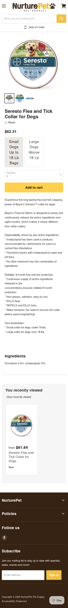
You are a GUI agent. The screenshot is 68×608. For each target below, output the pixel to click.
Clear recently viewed (19, 397)
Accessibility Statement (14, 601)
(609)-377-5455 (36, 27)
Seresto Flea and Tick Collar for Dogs (21, 456)
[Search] (61, 18)
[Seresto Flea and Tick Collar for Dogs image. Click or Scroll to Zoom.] (34, 65)
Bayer (11, 122)
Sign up (54, 575)
